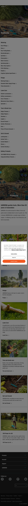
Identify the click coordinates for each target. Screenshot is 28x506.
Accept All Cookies (14, 261)
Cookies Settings (14, 253)
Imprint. (24, 250)
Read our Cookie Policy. (17, 250)
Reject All (14, 257)
